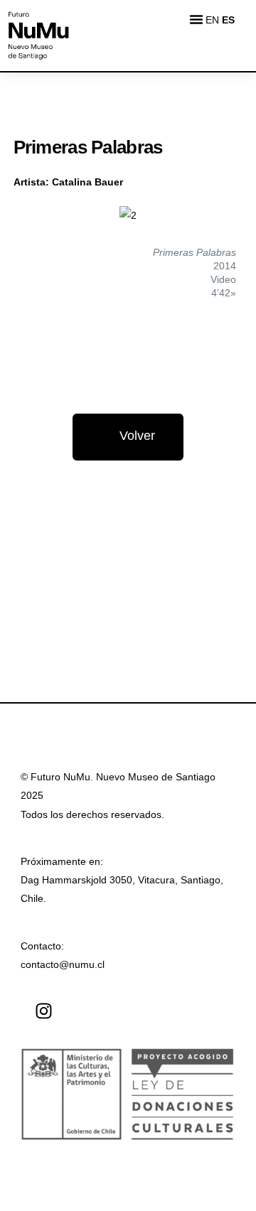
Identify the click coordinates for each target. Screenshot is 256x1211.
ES (228, 20)
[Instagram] (44, 1011)
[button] (196, 19)
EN (212, 20)
